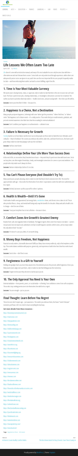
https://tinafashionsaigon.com (12, 396)
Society (5, 136)
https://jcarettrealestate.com (12, 412)
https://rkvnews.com (9, 376)
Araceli (15, 68)
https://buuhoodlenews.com (12, 384)
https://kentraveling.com (10, 325)
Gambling (40, 9)
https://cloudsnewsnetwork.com (13, 340)
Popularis (52, 452)
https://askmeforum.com (10, 404)
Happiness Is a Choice (13, 432)
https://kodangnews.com (10, 336)
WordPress (40, 452)
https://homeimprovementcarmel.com (14, 313)
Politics (63, 9)
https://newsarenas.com (10, 372)
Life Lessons (22, 432)
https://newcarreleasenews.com (13, 356)
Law (49, 9)
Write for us (6, 15)
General (5, 9)
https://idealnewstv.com (10, 416)
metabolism (40, 200)
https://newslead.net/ (10, 428)
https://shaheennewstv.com (11, 360)
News (55, 9)
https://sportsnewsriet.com (11, 332)
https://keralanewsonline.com (12, 380)
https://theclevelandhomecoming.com (14, 408)
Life (4, 72)
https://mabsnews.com (10, 317)
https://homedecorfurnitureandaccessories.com (17, 388)
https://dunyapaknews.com (11, 321)
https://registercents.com (11, 368)
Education (21, 9)
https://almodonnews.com (11, 364)
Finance (31, 9)
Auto (12, 9)
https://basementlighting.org (11, 352)
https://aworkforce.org (10, 344)
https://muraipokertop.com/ (11, 424)
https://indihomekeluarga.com (12, 328)
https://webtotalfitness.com (11, 392)
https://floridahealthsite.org (11, 400)
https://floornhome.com (10, 348)
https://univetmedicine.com (11, 420)
